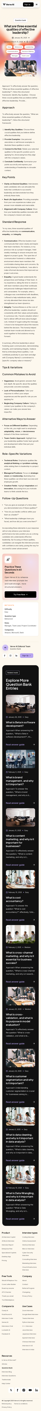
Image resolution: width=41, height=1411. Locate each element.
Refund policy (7, 1404)
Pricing (4, 1260)
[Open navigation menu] (36, 4)
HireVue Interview (28, 1245)
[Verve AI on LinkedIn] (36, 1390)
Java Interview (27, 1330)
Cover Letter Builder (9, 1284)
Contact (25, 1284)
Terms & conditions (20, 1404)
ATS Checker (6, 1292)
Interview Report (7, 1245)
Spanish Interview (28, 1338)
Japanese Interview (29, 1334)
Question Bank (7, 1368)
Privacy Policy (27, 1296)
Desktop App (6, 1256)
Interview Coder (7, 1318)
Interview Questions (9, 1376)
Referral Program (28, 1288)
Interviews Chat (7, 1326)
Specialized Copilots (9, 1253)
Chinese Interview (28, 1342)
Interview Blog (7, 1372)
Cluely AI (5, 1310)
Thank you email (7, 1296)
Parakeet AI (6, 1334)
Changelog (26, 1292)
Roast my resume (8, 1288)
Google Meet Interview (30, 1314)
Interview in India (28, 1349)
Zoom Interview (27, 1310)
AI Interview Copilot (8, 1237)
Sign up (27, 4)
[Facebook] (4, 655)
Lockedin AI (6, 1330)
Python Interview (28, 1322)
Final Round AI (7, 1314)
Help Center (6, 1383)
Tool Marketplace (8, 1300)
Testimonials (6, 1379)
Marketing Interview (29, 1263)
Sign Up (25, 655)
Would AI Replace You (9, 1280)
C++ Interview (27, 1326)
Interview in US (27, 1345)
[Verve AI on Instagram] (23, 1390)
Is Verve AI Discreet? (9, 1360)
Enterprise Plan (7, 1249)
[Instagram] (10, 655)
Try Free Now (19, 594)
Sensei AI (5, 1322)
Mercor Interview (28, 1249)
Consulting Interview (29, 1259)
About (24, 1280)
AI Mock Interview (8, 1241)
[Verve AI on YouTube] (30, 1390)
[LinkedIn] (16, 655)
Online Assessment (29, 1241)
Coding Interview (28, 1237)
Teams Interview (28, 1318)
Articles (4, 1364)
